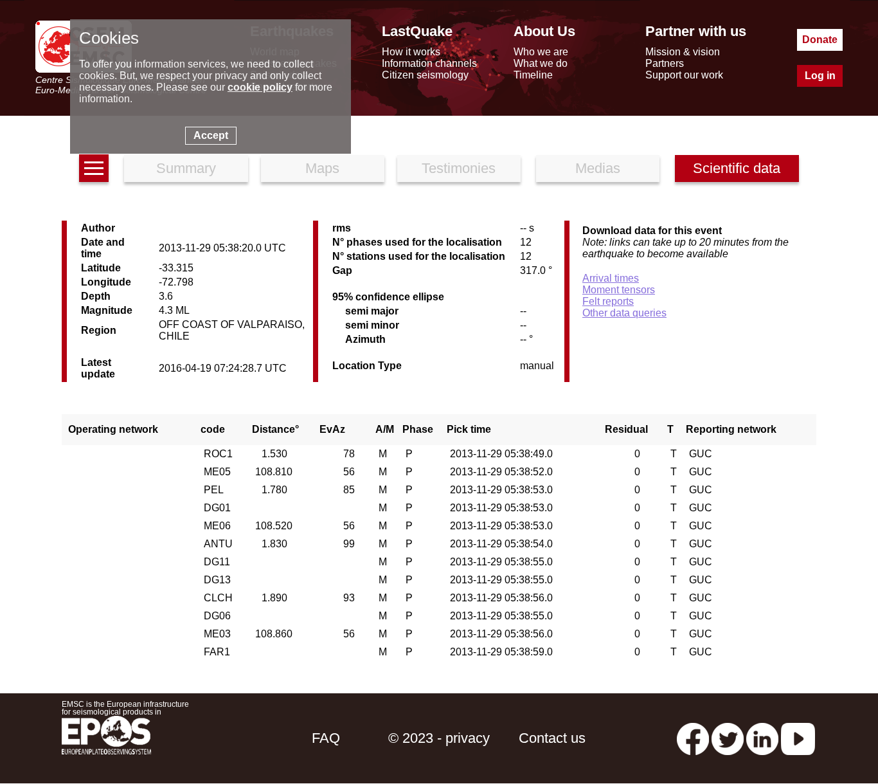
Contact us (552, 738)
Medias (597, 168)
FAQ (326, 738)
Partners (664, 63)
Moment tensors (618, 289)
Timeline (533, 74)
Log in (820, 75)
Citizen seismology (425, 74)
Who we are (541, 51)
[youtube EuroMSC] (798, 738)
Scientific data (736, 168)
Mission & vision (682, 51)
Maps (322, 168)
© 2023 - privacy (439, 738)
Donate (820, 39)
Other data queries (624, 312)
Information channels (429, 63)
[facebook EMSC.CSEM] (693, 738)
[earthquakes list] (94, 168)
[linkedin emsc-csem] (762, 738)
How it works (411, 51)
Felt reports (608, 301)
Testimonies (459, 168)
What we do (541, 63)
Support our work (684, 74)
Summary (186, 168)
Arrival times (610, 278)
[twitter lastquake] (728, 738)
